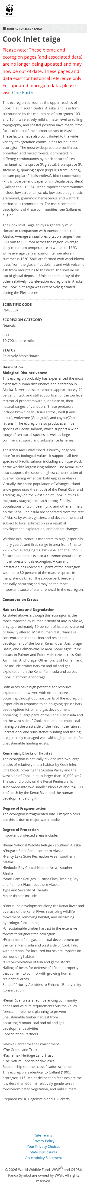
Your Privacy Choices (43, 1146)
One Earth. (23, 93)
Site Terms (43, 1135)
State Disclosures (43, 1152)
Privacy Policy (43, 1140)
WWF (9, 12)
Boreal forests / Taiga (24, 29)
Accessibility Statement (43, 1157)
